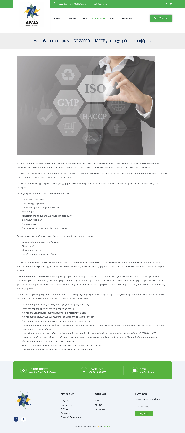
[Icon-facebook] (16, 419)
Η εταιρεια (71, 19)
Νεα (85, 19)
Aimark (106, 426)
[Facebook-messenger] (23, 419)
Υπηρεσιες (97, 19)
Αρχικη (57, 19)
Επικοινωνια (125, 19)
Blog (112, 19)
